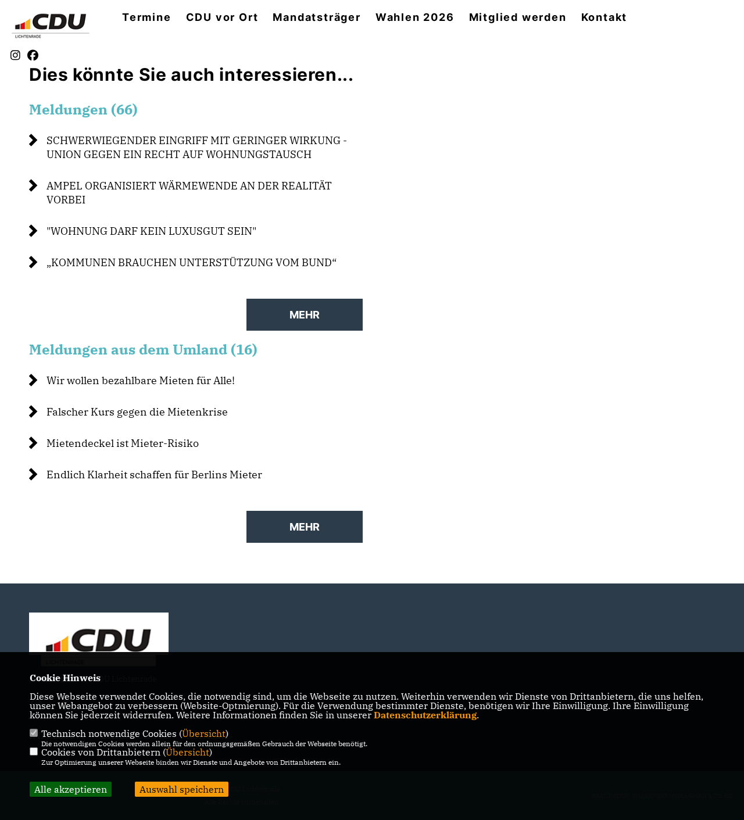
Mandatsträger (316, 17)
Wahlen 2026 (415, 17)
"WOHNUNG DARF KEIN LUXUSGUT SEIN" (151, 231)
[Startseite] (99, 645)
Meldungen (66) (83, 109)
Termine (146, 17)
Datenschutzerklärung (425, 715)
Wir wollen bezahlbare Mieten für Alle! (140, 380)
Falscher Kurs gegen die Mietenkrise (137, 411)
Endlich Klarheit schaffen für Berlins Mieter (154, 474)
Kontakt (604, 17)
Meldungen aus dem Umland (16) (143, 349)
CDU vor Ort (222, 17)
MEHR (304, 315)
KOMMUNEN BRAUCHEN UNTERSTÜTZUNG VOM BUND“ (191, 262)
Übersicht (204, 733)
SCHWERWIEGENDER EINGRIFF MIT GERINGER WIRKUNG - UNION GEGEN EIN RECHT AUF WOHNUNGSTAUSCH (196, 147)
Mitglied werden (518, 17)
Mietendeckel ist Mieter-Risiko (122, 443)
